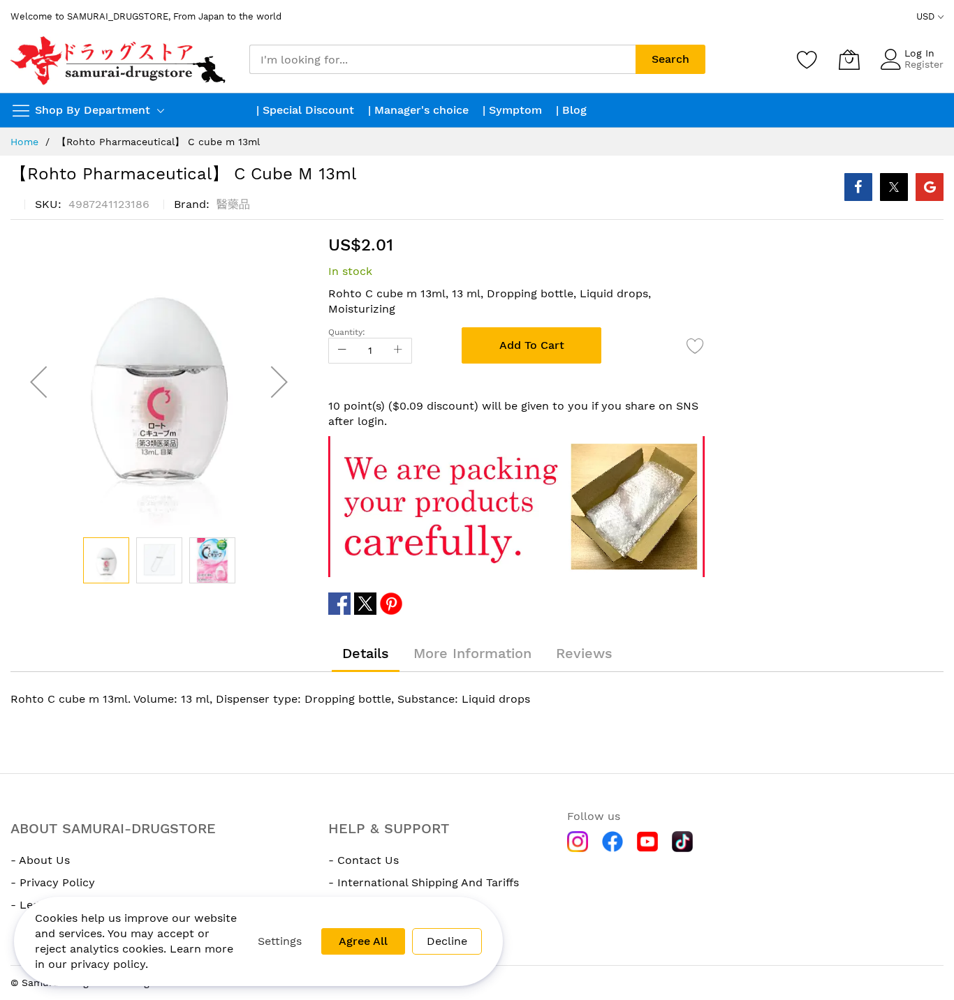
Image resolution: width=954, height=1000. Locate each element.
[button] (38, 382)
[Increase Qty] (398, 351)
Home (24, 141)
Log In (919, 53)
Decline (447, 941)
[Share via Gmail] (930, 187)
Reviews (584, 653)
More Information (472, 653)
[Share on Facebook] (858, 187)
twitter (365, 603)
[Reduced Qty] (342, 351)
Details (365, 653)
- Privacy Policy (52, 882)
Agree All (363, 941)
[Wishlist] (807, 59)
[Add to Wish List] (696, 345)
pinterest (391, 603)
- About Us (40, 860)
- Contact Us (363, 860)
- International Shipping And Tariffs (423, 882)
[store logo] (119, 59)
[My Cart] (849, 59)
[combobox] (442, 59)
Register (924, 64)
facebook (339, 603)
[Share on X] (894, 187)
